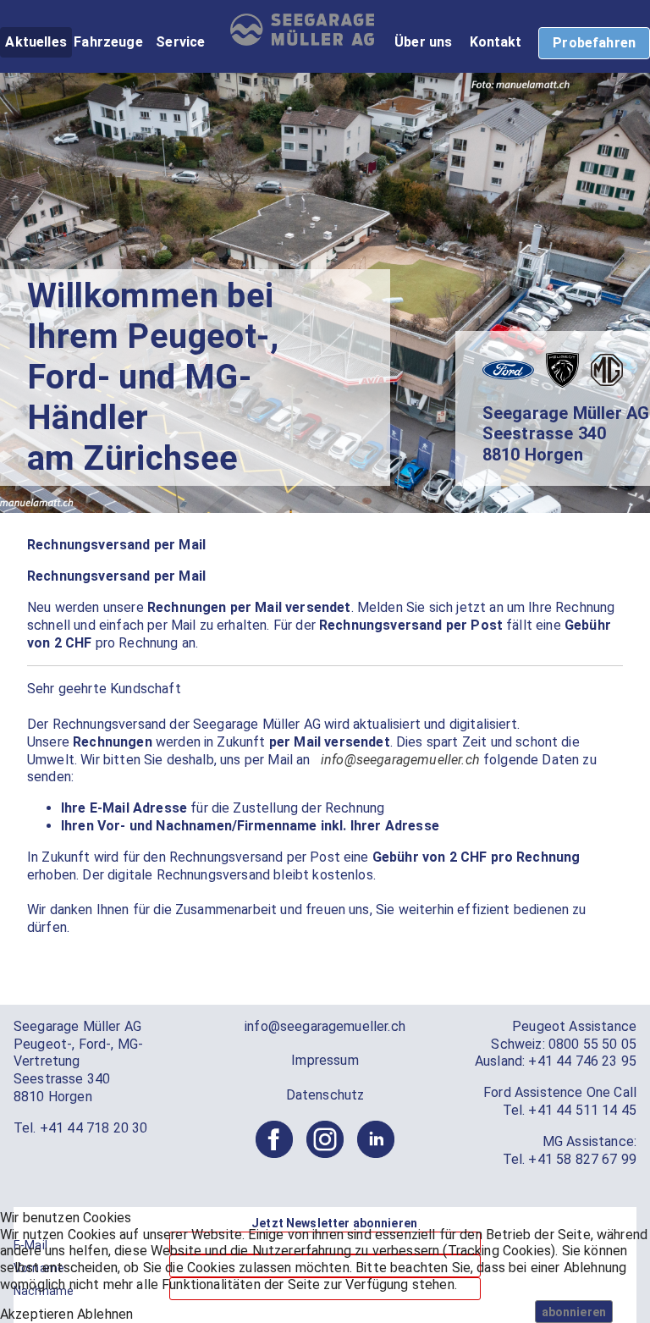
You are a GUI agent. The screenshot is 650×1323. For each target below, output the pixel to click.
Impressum (324, 1060)
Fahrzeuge (108, 42)
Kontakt (496, 42)
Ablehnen (105, 1314)
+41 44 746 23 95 (582, 1061)
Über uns (423, 42)
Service (180, 42)
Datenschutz (325, 1095)
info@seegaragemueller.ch (400, 760)
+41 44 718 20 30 (94, 1128)
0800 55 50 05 (592, 1044)
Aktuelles (35, 42)
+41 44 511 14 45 (582, 1110)
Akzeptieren (37, 1314)
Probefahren (594, 43)
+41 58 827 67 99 (582, 1159)
